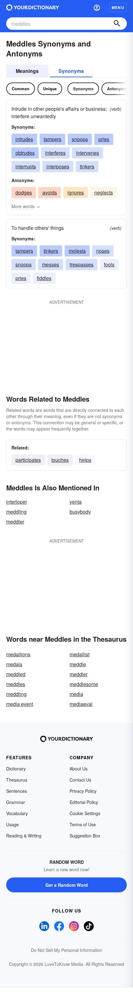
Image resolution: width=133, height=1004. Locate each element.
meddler (15, 521)
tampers (52, 139)
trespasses (81, 264)
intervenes (87, 152)
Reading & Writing (23, 835)
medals (14, 664)
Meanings (27, 70)
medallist (79, 654)
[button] (97, 7)
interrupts (25, 166)
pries (103, 139)
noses (102, 250)
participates (28, 459)
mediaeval (81, 703)
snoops (80, 139)
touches (60, 459)
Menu (118, 7)
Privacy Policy (83, 791)
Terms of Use (83, 824)
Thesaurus (16, 780)
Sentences (16, 791)
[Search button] (117, 23)
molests (77, 250)
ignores (75, 192)
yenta (76, 501)
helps (85, 459)
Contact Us (80, 780)
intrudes (24, 139)
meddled (15, 674)
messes (50, 264)
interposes (57, 166)
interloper (16, 501)
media (76, 694)
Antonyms (117, 88)
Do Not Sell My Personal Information (66, 950)
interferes (55, 152)
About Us (79, 768)
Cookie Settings (85, 813)
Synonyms (71, 70)
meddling (16, 511)
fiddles (44, 278)
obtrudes (25, 152)
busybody (80, 511)
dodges (23, 192)
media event (19, 703)
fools (109, 264)
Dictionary (16, 768)
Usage (12, 824)
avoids (49, 192)
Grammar (15, 802)
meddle (78, 664)
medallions (18, 654)
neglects (103, 192)
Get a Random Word (66, 885)
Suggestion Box (85, 835)
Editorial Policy (84, 802)
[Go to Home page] (32, 7)
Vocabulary (17, 813)
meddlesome (84, 684)
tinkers (87, 166)
